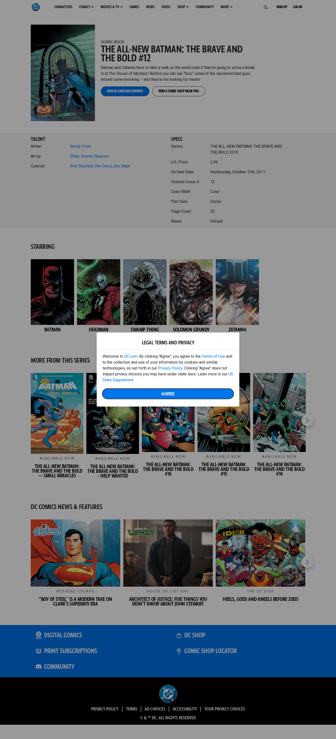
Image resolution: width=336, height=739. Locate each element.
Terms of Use (213, 356)
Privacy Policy (170, 368)
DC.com (130, 356)
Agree (168, 393)
